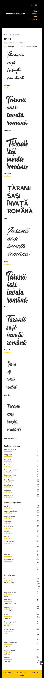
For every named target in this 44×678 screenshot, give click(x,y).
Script (15, 35)
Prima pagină (8, 35)
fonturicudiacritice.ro (17, 673)
